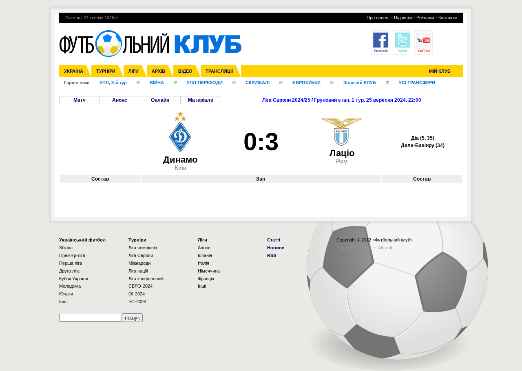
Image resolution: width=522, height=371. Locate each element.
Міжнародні (139, 263)
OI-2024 (136, 293)
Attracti (385, 247)
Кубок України (73, 278)
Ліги (133, 71)
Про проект (378, 17)
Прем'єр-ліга (72, 255)
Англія (204, 247)
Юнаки (66, 293)
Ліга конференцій (146, 278)
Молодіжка (70, 286)
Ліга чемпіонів (142, 247)
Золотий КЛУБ (359, 82)
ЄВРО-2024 (140, 286)
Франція (206, 278)
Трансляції (219, 71)
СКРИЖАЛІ (258, 82)
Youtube (423, 42)
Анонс (119, 100)
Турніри (105, 71)
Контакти (447, 17)
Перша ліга (70, 263)
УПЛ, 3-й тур (113, 82)
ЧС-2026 (137, 301)
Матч (79, 100)
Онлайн (160, 100)
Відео (185, 71)
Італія (203, 263)
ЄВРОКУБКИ (306, 82)
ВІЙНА (157, 82)
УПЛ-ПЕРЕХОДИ (205, 82)
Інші (63, 301)
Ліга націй (138, 270)
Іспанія (205, 255)
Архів (158, 71)
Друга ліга (69, 270)
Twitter (402, 42)
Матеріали (200, 100)
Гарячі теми (77, 82)
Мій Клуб (440, 71)
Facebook (380, 42)
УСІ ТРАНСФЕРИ (417, 82)
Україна (73, 71)
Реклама (425, 17)
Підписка (403, 17)
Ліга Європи (140, 255)
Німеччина (209, 270)
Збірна (66, 247)
